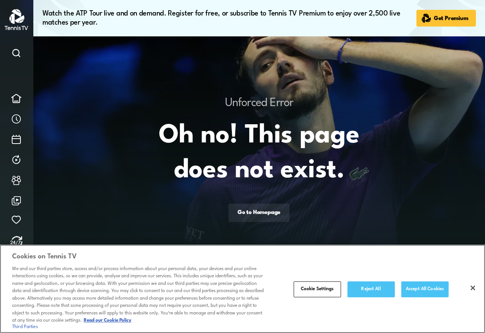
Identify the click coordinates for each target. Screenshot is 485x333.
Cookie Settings (317, 289)
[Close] (473, 288)
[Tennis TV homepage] (17, 28)
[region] (242, 289)
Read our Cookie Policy (107, 320)
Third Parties (25, 327)
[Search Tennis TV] (16, 54)
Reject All (370, 289)
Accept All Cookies (425, 289)
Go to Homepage (259, 213)
